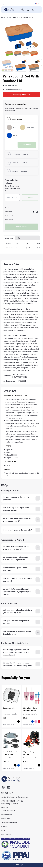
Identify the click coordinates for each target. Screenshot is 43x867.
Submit (30, 197)
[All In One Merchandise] (9, 9)
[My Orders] (22, 9)
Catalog (9, 17)
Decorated (9, 238)
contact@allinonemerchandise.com (12, 797)
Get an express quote (21, 94)
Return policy (6, 818)
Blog (3, 830)
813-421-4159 (7, 793)
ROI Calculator (7, 834)
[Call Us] (4, 4)
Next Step (27, 145)
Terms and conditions (9, 822)
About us (4, 826)
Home (3, 17)
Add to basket (21, 227)
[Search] (28, 9)
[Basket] (33, 9)
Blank (20, 238)
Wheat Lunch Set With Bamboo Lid (23, 17)
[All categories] (38, 10)
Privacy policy (6, 814)
